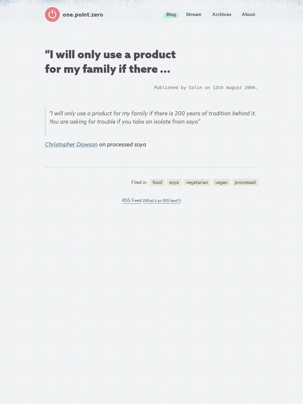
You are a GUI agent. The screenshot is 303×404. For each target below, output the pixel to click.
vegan (221, 182)
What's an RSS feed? (162, 200)
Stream (194, 14)
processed (245, 182)
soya (174, 182)
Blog (171, 14)
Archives (221, 14)
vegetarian (197, 182)
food (157, 182)
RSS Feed (132, 200)
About (248, 14)
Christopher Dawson (71, 144)
